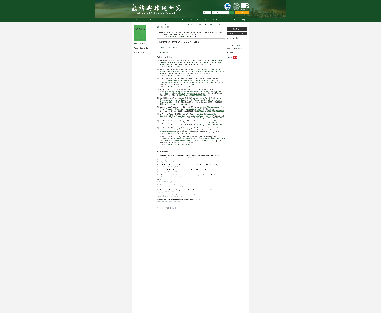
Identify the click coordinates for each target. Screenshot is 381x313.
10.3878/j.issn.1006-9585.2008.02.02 (181, 36)
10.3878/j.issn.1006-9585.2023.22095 (210, 118)
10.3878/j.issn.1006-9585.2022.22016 (177, 134)
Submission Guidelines (213, 20)
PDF (232, 33)
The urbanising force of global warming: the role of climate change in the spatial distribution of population (187, 155)
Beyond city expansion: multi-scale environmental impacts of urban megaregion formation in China (185, 175)
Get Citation (237, 29)
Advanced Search (242, 13)
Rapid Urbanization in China (165, 185)
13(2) (193, 25)
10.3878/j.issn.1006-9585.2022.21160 (177, 145)
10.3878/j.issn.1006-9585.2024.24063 (192, 95)
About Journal (151, 20)
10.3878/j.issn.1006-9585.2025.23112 (177, 86)
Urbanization (160, 160)
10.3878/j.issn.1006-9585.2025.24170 (177, 75)
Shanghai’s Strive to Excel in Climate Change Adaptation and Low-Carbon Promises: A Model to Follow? (187, 165)
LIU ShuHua (173, 47)
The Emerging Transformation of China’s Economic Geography (175, 195)
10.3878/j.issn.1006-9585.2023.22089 (210, 125)
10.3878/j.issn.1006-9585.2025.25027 (177, 66)
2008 (187, 25)
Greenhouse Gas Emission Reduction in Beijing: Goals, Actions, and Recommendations (182, 170)
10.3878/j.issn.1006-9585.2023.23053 (210, 111)
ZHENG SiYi (162, 47)
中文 (244, 20)
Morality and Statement (190, 20)
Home (137, 20)
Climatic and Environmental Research (170, 25)
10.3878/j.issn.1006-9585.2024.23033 (177, 104)
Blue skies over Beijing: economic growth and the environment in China (177, 199)
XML (242, 33)
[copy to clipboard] (195, 36)
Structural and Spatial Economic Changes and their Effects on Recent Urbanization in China (183, 190)
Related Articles (139, 52)
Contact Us (232, 20)
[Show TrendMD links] (223, 207)
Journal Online (168, 20)
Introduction (160, 180)
